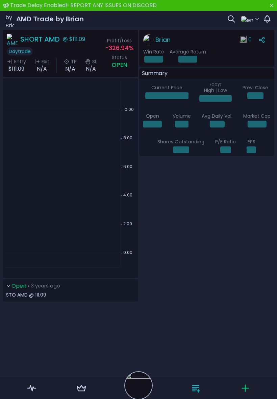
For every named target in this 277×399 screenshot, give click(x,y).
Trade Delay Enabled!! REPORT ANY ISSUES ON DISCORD (83, 5)
